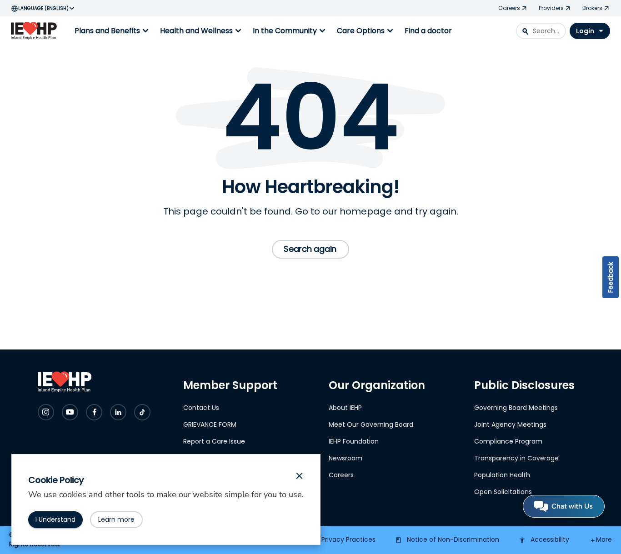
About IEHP (345, 407)
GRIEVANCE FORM (209, 424)
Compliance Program (508, 441)
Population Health (502, 474)
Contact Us (201, 407)
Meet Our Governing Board (371, 424)
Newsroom (345, 458)
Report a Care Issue (214, 441)
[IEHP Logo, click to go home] (36, 31)
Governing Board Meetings (516, 407)
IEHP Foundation (354, 441)
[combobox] (541, 31)
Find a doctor (428, 30)
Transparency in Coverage (516, 458)
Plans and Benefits (113, 31)
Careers (341, 474)
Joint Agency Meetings (510, 424)
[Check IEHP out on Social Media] (46, 412)
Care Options (366, 31)
